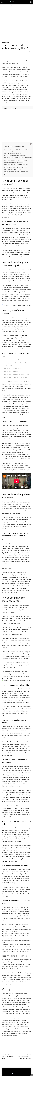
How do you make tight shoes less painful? (15, 160)
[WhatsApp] (15, 55)
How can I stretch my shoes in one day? (15, 155)
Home (3, 6)
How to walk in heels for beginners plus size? (24, 1057)
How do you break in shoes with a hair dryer (17, 164)
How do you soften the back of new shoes (17, 166)
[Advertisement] (16, 24)
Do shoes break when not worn (13, 153)
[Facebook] (3, 55)
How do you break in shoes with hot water (17, 167)
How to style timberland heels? (8, 1057)
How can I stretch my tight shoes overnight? (16, 150)
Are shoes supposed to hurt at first (14, 162)
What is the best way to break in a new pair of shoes (18, 148)
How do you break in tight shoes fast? (14, 146)
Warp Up (6, 174)
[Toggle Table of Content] (31, 143)
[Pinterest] (11, 55)
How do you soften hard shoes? (12, 152)
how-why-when (9, 6)
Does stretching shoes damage (14, 173)
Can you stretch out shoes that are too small (17, 171)
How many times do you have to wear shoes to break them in (19, 158)
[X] (7, 55)
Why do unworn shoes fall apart (14, 169)
